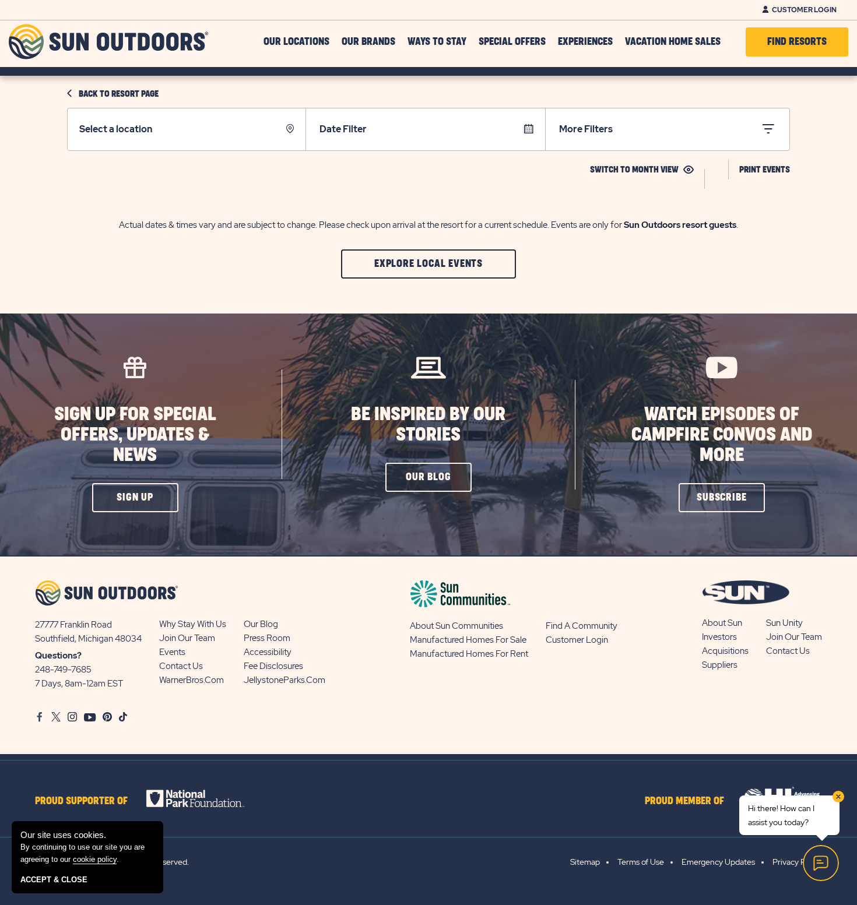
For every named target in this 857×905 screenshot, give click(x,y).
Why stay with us (192, 624)
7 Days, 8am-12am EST (79, 683)
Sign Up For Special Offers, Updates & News (135, 435)
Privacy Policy (797, 862)
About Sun (722, 623)
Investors (719, 637)
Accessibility (267, 652)
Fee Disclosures (273, 666)
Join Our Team (187, 638)
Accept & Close (53, 879)
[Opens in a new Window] (205, 798)
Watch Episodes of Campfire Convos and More (721, 435)
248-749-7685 (63, 669)
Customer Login (804, 10)
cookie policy (95, 859)
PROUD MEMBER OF (684, 801)
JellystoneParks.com (284, 680)
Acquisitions (725, 651)
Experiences (585, 42)
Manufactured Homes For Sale (468, 640)
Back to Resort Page (119, 94)
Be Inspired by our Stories (428, 425)
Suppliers (719, 665)
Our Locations (296, 42)
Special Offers (512, 42)
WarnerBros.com (191, 680)
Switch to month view (634, 170)
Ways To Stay (437, 42)
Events (172, 652)
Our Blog (261, 624)
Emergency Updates (718, 862)
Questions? (58, 655)
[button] (428, 264)
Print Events (764, 170)
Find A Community (581, 626)
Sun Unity (784, 623)
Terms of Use (640, 862)
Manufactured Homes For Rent (469, 654)
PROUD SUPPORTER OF (81, 801)
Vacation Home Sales (673, 42)
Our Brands (368, 42)
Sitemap (585, 862)
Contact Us (181, 666)
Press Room (267, 638)
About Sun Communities (456, 626)
